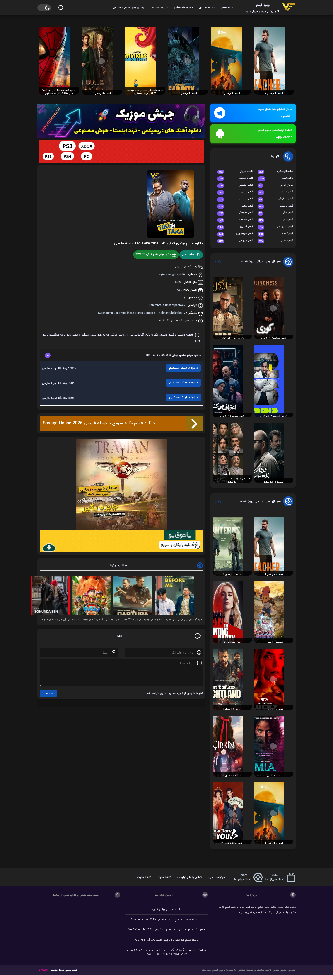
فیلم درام (276, 220)
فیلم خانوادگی (235, 213)
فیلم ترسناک (276, 206)
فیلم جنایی (235, 206)
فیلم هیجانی (235, 241)
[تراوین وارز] (121, 484)
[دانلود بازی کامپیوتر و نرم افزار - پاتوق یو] (121, 541)
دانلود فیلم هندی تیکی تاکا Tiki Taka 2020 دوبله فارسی (158, 243)
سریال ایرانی (276, 185)
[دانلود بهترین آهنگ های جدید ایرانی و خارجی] (121, 121)
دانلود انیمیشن (183, 8)
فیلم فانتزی (235, 227)
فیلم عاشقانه (235, 220)
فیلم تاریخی (235, 199)
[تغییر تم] (44, 7)
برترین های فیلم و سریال (129, 8)
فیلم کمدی (276, 234)
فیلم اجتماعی (235, 185)
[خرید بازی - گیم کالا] (121, 151)
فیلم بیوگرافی (276, 199)
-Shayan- (43, 970)
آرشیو (218, 262)
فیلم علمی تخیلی (276, 227)
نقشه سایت (164, 877)
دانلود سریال (207, 8)
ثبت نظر (48, 693)
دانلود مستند (160, 8)
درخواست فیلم (216, 877)
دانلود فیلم (227, 8)
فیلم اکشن (276, 192)
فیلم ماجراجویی (235, 234)
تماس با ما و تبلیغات (189, 877)
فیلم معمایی (276, 241)
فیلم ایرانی (235, 192)
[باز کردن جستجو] (61, 7)
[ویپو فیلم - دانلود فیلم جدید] (289, 7)
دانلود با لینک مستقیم (183, 368)
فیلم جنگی (276, 213)
